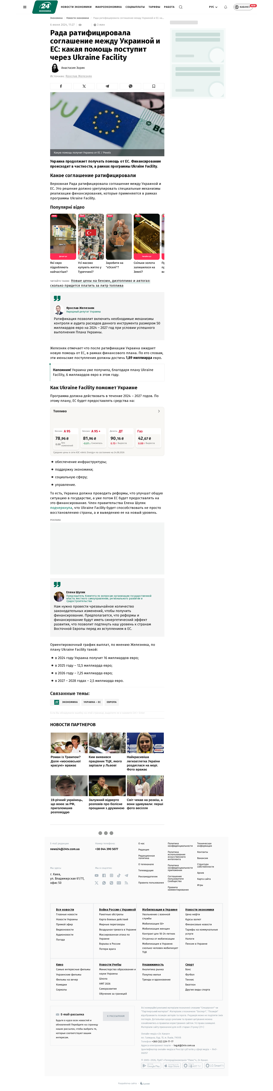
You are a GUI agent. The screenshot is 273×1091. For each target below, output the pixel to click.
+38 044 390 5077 (106, 849)
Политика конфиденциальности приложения (180, 868)
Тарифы (154, 7)
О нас (141, 843)
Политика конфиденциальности (180, 844)
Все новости (65, 909)
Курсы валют (193, 919)
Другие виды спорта (197, 989)
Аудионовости (64, 934)
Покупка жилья (151, 974)
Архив (200, 873)
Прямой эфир (64, 924)
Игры (200, 885)
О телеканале (146, 864)
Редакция (143, 850)
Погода (60, 939)
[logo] (45, 7)
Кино (59, 964)
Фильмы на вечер (67, 979)
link (96, 875)
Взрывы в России (109, 943)
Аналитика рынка (153, 969)
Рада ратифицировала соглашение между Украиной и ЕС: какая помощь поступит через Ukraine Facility (128, 18)
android (151, 1065)
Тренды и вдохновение (156, 979)
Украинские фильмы (68, 974)
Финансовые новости (198, 924)
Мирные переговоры (112, 924)
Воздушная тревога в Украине (117, 929)
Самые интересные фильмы (73, 969)
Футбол (189, 974)
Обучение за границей (113, 993)
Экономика (56, 18)
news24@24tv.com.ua (65, 849)
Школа (103, 978)
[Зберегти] (153, 86)
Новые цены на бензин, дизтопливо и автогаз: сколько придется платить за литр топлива (100, 283)
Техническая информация (204, 844)
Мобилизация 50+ (153, 923)
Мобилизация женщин (156, 928)
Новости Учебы (110, 964)
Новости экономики (76, 7)
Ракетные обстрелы (111, 914)
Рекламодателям (147, 876)
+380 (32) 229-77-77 (162, 1041)
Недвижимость (153, 964)
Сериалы (61, 989)
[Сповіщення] (225, 7)
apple (172, 1065)
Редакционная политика (146, 857)
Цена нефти (192, 914)
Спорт (189, 964)
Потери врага (107, 949)
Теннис (189, 979)
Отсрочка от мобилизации (158, 938)
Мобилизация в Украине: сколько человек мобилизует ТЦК (160, 948)
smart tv (193, 1065)
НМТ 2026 (104, 983)
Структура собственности (205, 865)
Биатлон (190, 984)
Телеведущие (146, 870)
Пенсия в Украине (196, 943)
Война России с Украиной (117, 909)
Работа (169, 7)
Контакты (202, 852)
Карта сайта (204, 879)
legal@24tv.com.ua (184, 1045)
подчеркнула (61, 508)
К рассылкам (116, 1016)
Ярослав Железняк (79, 76)
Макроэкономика (108, 7)
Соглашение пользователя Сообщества (176, 879)
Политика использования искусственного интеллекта (177, 856)
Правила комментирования (178, 888)
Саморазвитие (108, 988)
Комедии (61, 984)
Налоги (189, 938)
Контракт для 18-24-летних (158, 933)
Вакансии (202, 858)
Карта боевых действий (113, 919)
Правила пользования (151, 883)
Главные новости (66, 914)
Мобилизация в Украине (160, 909)
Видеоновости (65, 929)
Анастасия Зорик (73, 68)
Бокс (188, 969)
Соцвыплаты (135, 7)
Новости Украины (67, 919)
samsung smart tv (214, 1065)
